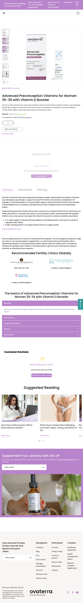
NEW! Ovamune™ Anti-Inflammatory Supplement (35, 4)
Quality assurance (12, 323)
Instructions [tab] (25, 189)
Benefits (7, 303)
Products (39, 547)
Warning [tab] (42, 189)
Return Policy (57, 562)
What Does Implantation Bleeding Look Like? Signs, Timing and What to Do (58, 428)
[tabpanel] (58, 415)
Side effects (9, 317)
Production (9, 334)
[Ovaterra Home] (41, 13)
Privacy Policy (57, 551)
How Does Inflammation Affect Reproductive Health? (16, 426)
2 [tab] (41, 441)
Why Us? (77, 3)
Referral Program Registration (72, 565)
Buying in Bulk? (8, 133)
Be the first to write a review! (41, 375)
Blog (37, 551)
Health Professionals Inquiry (72, 556)
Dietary (7, 329)
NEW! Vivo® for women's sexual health (54, 4)
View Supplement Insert (11, 229)
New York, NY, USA (21, 268)
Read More (5, 435)
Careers (55, 570)
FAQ (37, 555)
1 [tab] (39, 441)
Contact (55, 547)
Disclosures (56, 566)
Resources (68, 2)
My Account (41, 559)
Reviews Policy (41, 574)
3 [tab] (43, 441)
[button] (41, 117)
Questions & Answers (41, 154)
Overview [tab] (7, 189)
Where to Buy (41, 578)
